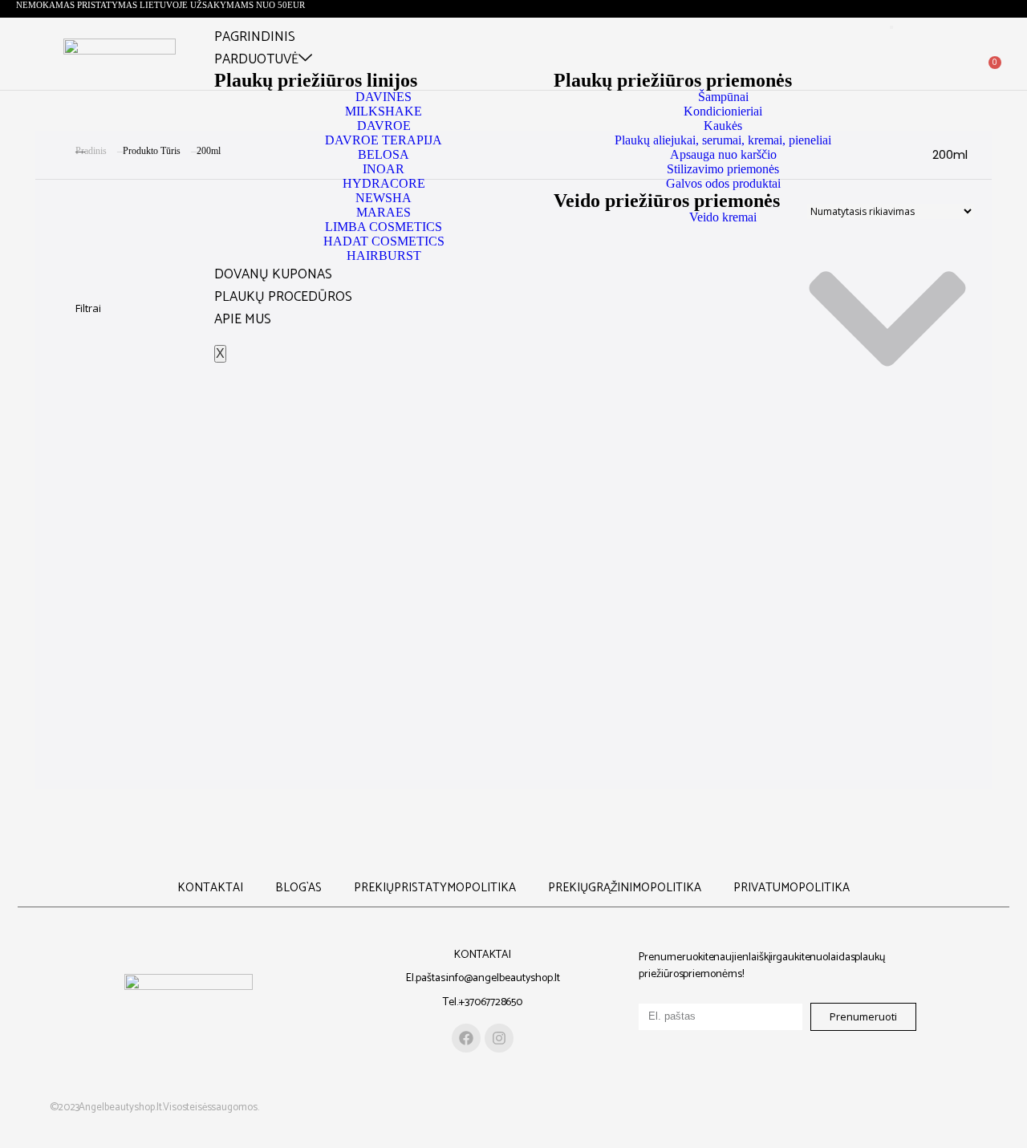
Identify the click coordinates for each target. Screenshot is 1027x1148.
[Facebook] (466, 1038)
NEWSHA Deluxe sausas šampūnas (863, 590)
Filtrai (88, 308)
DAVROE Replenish (630, 473)
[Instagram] (499, 1038)
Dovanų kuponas (273, 274)
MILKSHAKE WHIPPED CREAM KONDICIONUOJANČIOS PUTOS (397, 597)
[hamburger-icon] (891, 27)
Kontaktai (210, 888)
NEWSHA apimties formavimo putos (630, 590)
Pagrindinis (254, 37)
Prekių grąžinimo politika (624, 888)
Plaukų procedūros (283, 297)
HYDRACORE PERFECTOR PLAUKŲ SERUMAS (863, 480)
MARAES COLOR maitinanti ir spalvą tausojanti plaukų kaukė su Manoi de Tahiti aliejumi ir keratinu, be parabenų (164, 625)
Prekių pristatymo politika (435, 888)
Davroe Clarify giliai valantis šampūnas (164, 494)
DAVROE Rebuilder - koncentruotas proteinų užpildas (397, 494)
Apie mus (242, 319)
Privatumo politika (791, 888)
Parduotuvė (256, 59)
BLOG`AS (298, 888)
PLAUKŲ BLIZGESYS (164, 735)
